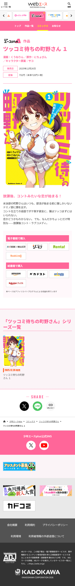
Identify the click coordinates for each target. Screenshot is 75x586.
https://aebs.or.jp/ (37, 563)
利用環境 (16, 536)
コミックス (42, 25)
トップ (17, 25)
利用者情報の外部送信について (46, 536)
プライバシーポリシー (55, 525)
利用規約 (30, 525)
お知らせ (56, 25)
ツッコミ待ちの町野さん (49, 421)
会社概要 (12, 525)
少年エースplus (15, 421)
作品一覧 (29, 25)
